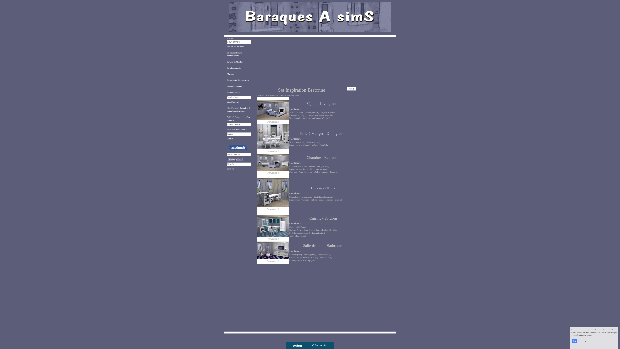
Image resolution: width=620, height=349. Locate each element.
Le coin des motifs (234, 68)
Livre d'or (230, 164)
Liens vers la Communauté (237, 129)
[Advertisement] (306, 62)
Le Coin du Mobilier (235, 62)
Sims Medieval (232, 97)
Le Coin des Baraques (235, 47)
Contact (230, 134)
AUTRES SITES (233, 125)
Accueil (230, 39)
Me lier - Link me (233, 154)
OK (574, 341)
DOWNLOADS (233, 42)
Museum (230, 74)
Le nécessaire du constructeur (238, 80)
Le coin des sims (233, 92)
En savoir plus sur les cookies (589, 341)
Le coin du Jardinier (234, 86)
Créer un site (319, 345)
